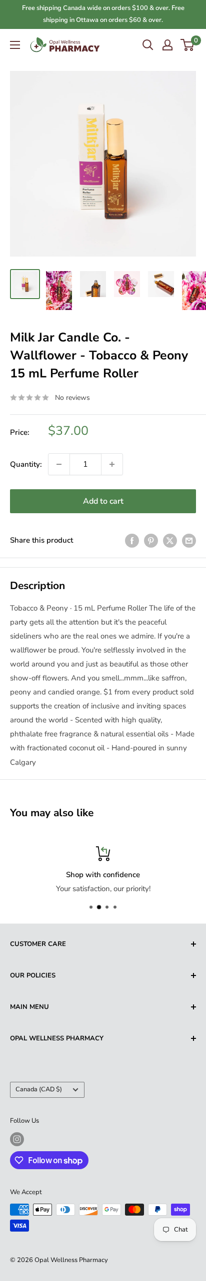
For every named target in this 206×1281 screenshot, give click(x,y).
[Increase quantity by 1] (112, 464)
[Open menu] (15, 45)
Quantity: (26, 464)
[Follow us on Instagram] (17, 1139)
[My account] (167, 44)
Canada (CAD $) (39, 1089)
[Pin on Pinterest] (151, 540)
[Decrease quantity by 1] (59, 464)
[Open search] (148, 44)
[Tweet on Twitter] (170, 540)
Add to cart (103, 501)
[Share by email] (189, 540)
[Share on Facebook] (132, 540)
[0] (188, 45)
